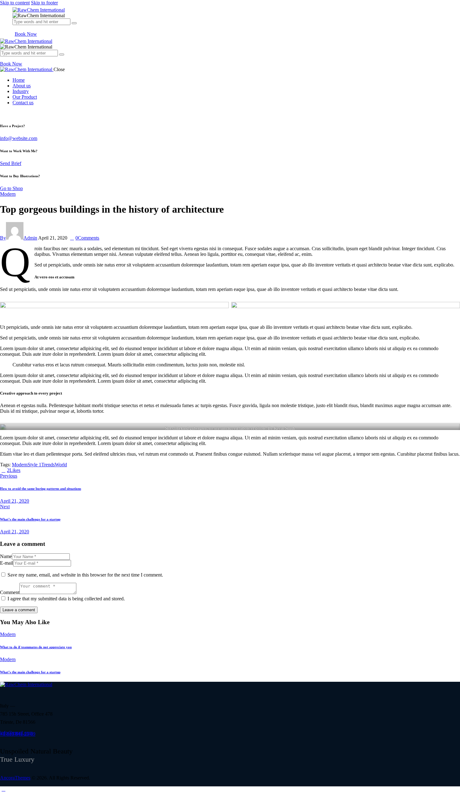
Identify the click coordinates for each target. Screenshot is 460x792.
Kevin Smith (284, 428)
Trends (48, 464)
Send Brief (10, 163)
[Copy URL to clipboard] (45, 470)
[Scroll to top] (3, 789)
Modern (8, 194)
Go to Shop (11, 188)
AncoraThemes (15, 777)
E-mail (6, 563)
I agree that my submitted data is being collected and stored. (66, 598)
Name (6, 556)
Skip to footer (44, 2)
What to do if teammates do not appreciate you (36, 647)
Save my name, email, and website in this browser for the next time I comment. (85, 574)
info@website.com (18, 138)
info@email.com (16, 732)
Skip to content (15, 2)
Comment (9, 592)
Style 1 (34, 464)
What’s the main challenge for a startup (30, 672)
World (61, 464)
